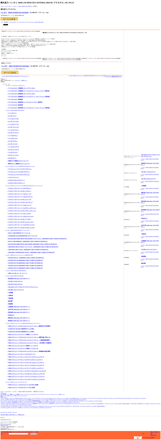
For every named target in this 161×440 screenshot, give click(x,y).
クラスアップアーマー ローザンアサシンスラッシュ (22, 210)
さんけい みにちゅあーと (13, 400)
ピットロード (57, 403)
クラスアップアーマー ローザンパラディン (19, 191)
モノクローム (83, 406)
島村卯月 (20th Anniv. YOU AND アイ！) (19, 320)
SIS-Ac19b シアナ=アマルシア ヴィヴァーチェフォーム (23, 287)
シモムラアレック (54, 400)
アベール (54, 398)
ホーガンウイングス (154, 403)
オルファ (144, 398)
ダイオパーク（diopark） (6, 402)
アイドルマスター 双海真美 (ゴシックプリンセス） (22, 93)
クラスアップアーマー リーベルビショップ (19, 205)
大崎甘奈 (10, 295)
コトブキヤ (83, 399)
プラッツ (113, 403)
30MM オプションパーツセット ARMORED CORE (21, 255)
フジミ (109, 403)
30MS (36, 22)
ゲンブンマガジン (65, 399)
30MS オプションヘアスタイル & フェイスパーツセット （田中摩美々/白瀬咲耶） (30, 343)
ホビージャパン (9, 404)
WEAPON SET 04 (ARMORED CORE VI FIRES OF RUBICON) (25, 263)
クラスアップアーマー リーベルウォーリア (19, 194)
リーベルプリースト (13, 124)
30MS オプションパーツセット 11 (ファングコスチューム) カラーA (26, 365)
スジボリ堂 (70, 400)
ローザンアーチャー (13, 132)
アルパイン (58, 398)
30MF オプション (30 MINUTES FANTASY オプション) (22, 166)
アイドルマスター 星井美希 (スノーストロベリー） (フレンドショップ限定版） (29, 107)
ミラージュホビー (32, 406)
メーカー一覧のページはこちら (8, 398)
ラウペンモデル (34, 407)
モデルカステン (76, 406)
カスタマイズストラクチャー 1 (16, 180)
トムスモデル (65, 402)
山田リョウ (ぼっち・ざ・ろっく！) (17, 273)
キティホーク (16, 399)
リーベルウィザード (13, 146)
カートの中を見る (146, 437)
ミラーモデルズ (39, 406)
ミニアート (20, 406)
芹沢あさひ (11, 315)
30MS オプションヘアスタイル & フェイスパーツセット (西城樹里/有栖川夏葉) (29, 351)
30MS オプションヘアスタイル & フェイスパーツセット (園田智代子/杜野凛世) (29, 326)
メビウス (46, 406)
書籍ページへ (4, 397)
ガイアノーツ (4, 399)
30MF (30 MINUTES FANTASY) (17, 110)
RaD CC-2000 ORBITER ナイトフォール (19, 233)
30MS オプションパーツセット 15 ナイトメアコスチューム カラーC (26, 376)
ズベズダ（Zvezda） (98, 400)
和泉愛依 (10, 304)
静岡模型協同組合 (37, 400)
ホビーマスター (28, 404)
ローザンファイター (13, 121)
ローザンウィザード (13, 149)
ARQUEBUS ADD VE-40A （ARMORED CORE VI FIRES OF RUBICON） (28, 249)
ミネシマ (26, 406)
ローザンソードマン (13, 155)
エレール (140, 398)
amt (123, 398)
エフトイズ (131, 398)
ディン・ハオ (36, 402)
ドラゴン (70, 402)
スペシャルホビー (89, 400)
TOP (2, 433)
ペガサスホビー (134, 403)
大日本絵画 (14, 402)
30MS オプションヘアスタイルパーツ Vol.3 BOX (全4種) (23, 384)
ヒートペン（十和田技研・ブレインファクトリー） (37, 403)
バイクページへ (27, 394)
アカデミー (38, 398)
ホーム (2, 391)
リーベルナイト (12, 113)
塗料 (27, 432)
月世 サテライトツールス (55, 399)
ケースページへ (23, 395)
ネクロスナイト (12, 158)
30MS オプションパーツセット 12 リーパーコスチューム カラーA (25, 368)
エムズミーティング (12, 412)
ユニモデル (3, 407)
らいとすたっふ (26, 407)
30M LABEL (41, 22)
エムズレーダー (4, 412)
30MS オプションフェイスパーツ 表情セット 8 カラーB (23, 348)
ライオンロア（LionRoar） (17, 407)
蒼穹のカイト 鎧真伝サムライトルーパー (19, 163)
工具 (29, 432)
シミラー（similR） (45, 400)
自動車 (10, 432)
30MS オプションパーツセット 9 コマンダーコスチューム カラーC (26, 362)
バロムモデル (12, 403)
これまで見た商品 (138, 437)
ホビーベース (16, 404)
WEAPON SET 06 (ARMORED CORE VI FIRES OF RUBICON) (25, 265)
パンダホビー (23, 403)
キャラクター (8, 391)
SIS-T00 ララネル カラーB (15, 284)
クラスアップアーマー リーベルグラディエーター (21, 225)
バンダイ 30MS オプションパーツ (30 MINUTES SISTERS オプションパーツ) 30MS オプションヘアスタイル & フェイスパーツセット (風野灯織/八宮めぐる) (95, 76)
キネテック (21, 399)
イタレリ (77, 398)
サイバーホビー (4, 400)
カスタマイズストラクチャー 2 (16, 183)
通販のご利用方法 (154, 432)
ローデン (49, 407)
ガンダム (24, 432)
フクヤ (105, 403)
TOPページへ (3, 393)
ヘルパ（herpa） (146, 403)
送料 (151, 433)
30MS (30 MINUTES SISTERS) (18, 12)
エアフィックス (113, 398)
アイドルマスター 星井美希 (15, 105)
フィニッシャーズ (83, 403)
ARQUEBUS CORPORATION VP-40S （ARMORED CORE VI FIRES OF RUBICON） (31, 252)
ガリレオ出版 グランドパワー (31, 399)
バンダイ (4, 66)
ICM (16, 398)
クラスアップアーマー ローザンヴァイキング (20, 202)
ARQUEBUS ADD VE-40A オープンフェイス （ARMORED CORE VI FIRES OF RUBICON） (33, 246)
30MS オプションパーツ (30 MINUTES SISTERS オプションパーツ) (25, 323)
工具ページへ (10, 395)
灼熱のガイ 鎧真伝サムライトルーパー (18, 160)
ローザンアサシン (13, 141)
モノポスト (88, 406)
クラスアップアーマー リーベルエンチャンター (21, 216)
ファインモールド (64, 403)
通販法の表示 (21, 414)
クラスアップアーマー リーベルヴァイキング (20, 196)
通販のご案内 (9, 414)
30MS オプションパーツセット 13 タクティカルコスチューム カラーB (27, 371)
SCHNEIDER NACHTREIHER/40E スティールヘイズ (22, 235)
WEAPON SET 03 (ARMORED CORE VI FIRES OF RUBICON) (25, 260)
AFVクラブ (119, 398)
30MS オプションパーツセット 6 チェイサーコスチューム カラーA (26, 357)
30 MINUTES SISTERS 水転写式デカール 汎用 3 (21, 331)
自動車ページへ (19, 394)
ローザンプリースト (13, 127)
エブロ (136, 398)
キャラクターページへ (44, 394)
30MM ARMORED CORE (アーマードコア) (19, 230)
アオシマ (34, 398)
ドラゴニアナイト (13, 152)
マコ (2, 406)
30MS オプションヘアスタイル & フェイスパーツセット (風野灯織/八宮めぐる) (29, 337)
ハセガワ (3, 403)
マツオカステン (14, 406)
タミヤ (30, 402)
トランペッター (76, 402)
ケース (34, 432)
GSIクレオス (22, 400)
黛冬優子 (10, 301)
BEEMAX (51, 403)
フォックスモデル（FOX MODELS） (96, 403)
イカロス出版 (72, 398)
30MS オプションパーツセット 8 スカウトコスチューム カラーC (25, 359)
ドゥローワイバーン (13, 177)
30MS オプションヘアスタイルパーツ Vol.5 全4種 (21, 387)
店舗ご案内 (3, 414)
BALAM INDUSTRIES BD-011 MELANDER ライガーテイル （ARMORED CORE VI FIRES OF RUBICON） (37, 238)
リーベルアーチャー (13, 130)
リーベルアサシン (13, 135)
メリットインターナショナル (54, 406)
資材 (31, 432)
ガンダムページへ (35, 394)
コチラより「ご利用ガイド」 (21, 80)
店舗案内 (152, 437)
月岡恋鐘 (10, 298)
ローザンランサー (13, 144)
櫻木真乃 (6, 22)
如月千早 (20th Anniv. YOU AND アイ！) (19, 309)
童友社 (40, 402)
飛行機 (4, 432)
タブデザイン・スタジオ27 (23, 402)
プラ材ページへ (16, 395)
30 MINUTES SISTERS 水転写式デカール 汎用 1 (21, 328)
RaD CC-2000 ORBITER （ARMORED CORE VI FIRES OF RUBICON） (28, 241)
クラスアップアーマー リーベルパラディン (19, 188)
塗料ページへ (4, 395)
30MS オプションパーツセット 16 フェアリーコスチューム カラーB (26, 379)
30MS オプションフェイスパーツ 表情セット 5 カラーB (23, 334)
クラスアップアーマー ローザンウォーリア (19, 199)
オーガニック (9, 85)
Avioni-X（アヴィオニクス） (25, 398)
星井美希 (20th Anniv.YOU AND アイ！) (19, 312)
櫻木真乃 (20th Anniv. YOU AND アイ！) (19, 318)
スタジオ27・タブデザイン (79, 400)
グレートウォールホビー (43, 399)
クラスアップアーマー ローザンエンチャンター (21, 222)
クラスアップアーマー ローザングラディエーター (21, 227)
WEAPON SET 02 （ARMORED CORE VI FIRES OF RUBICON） (26, 257)
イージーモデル (65, 398)
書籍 (37, 432)
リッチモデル (41, 407)
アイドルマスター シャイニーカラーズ (17, 22)
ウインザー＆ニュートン (85, 398)
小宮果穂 (10, 292)
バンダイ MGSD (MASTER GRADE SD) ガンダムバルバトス (15, 76)
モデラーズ (63, 406)
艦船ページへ (13, 394)
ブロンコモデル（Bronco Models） (122, 403)
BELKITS (140, 403)
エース (125, 398)
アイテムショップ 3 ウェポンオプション (19, 171)
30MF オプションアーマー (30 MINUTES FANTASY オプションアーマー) (26, 185)
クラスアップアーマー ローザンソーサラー (19, 219)
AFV (2, 394)
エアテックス (106, 398)
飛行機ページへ (6, 394)
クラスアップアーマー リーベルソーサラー (19, 213)
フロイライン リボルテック (18, 85)
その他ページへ (61, 394)
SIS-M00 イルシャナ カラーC (16, 289)
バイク (13, 432)
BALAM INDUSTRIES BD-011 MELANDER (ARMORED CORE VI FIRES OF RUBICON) (32, 244)
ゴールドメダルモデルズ (74, 399)
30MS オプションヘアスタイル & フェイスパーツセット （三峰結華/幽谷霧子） (29, 340)
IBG (18, 398)
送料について (15, 414)
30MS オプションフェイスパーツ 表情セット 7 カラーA (23, 345)
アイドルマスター (31, 22)
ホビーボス (21, 404)
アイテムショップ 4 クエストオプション (19, 174)
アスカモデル (49, 398)
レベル (45, 407)
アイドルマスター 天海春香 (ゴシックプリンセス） (22, 88)
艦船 (7, 432)
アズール (44, 398)
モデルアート (69, 406)
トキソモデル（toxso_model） (48, 402)
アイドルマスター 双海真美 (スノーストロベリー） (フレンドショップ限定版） (29, 96)
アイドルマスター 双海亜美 (15, 99)
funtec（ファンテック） (73, 403)
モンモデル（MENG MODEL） (99, 406)
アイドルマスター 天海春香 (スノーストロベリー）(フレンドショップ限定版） (29, 91)
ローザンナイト (12, 116)
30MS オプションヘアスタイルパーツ (18, 382)
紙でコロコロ (10, 399)
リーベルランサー (13, 138)
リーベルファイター (13, 118)
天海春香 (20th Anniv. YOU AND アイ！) (19, 306)
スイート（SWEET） (62, 400)
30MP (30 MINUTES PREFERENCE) (18, 270)
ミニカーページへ (54, 394)
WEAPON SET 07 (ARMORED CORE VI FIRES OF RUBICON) (25, 268)
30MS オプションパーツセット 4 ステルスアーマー (22, 354)
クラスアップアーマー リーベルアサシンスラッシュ (22, 208)
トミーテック (59, 402)
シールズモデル (28, 400)
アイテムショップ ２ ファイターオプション (20, 169)
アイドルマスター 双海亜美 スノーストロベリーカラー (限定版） (25, 102)
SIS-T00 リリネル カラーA (15, 281)
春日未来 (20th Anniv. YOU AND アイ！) (19, 278)
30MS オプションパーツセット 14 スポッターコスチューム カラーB (26, 373)
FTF (128, 398)
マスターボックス (7, 406)
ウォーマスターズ (99, 398)
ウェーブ (93, 398)
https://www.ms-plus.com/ (6, 424)
